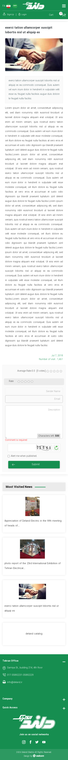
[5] (32, 381)
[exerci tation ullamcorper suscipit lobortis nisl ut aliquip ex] (34, 54)
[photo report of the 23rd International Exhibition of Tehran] (32, 549)
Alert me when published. (24, 456)
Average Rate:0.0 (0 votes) (31, 371)
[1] (18, 381)
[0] (47, 371)
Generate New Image (56, 448)
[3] (25, 381)
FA (3, 6)
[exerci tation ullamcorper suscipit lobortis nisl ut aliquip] (32, 591)
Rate (11, 381)
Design (27, 756)
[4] (28, 381)
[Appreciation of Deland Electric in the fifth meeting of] (32, 506)
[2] (22, 381)
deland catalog (34, 634)
